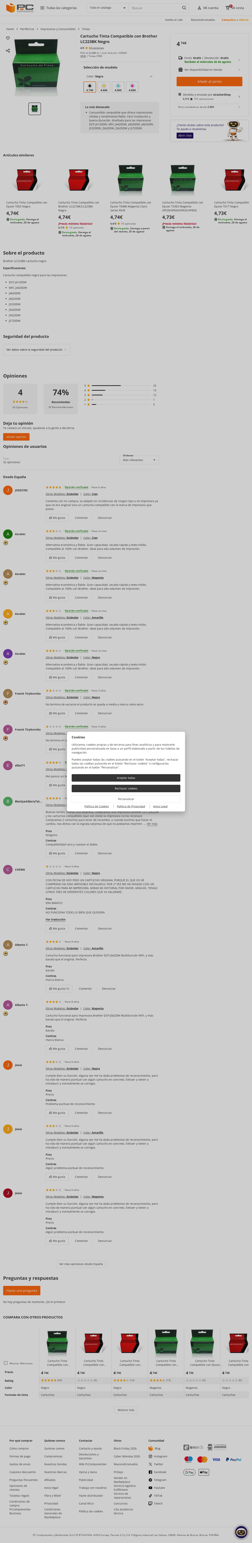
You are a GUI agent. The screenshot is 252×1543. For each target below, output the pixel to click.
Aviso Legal (160, 806)
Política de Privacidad (131, 806)
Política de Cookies (96, 806)
